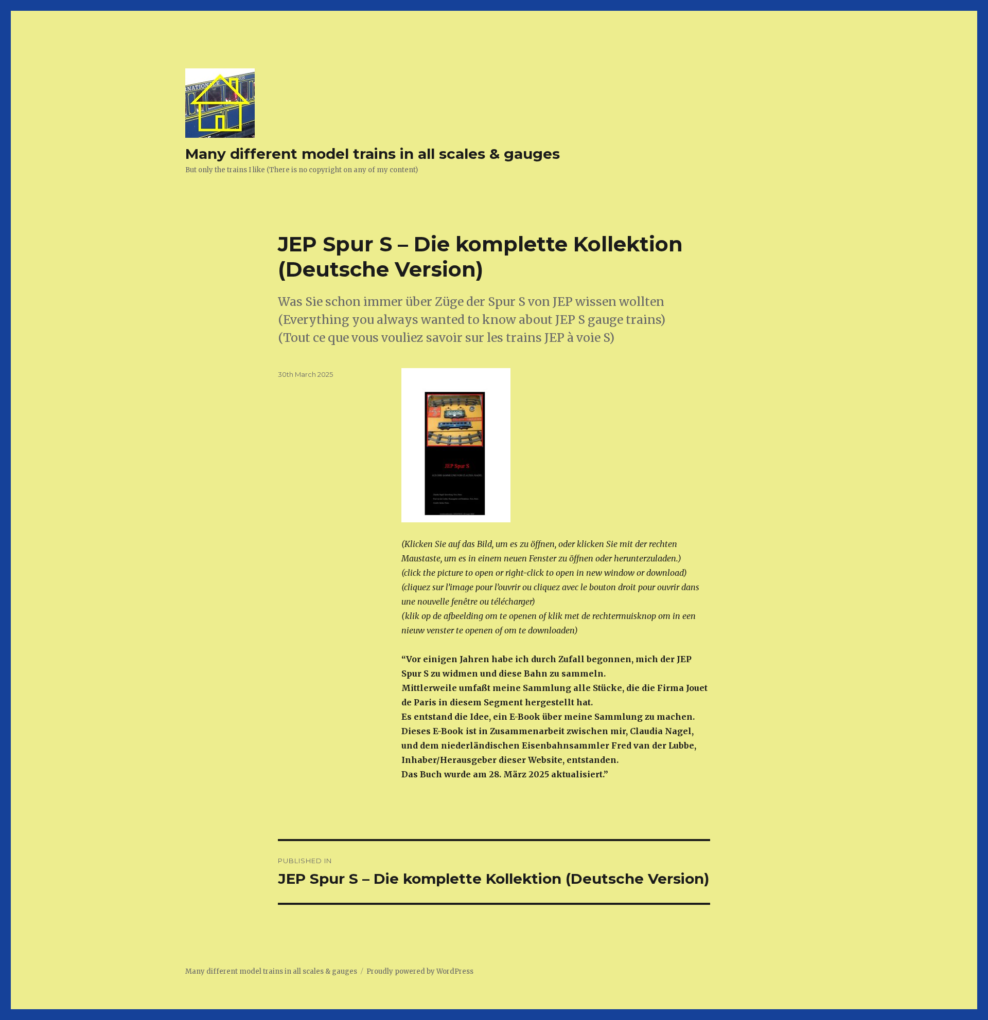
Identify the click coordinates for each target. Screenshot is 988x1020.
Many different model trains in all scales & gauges (372, 153)
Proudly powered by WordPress (419, 971)
